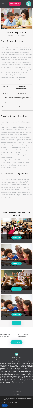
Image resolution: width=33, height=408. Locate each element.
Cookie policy (16, 394)
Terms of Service (16, 391)
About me (16, 386)
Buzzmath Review (22, 336)
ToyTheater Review (23, 334)
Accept (4, 405)
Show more (16, 323)
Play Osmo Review (5, 334)
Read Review (17, 237)
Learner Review (4, 336)
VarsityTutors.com (15, 4)
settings (15, 402)
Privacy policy (16, 388)
